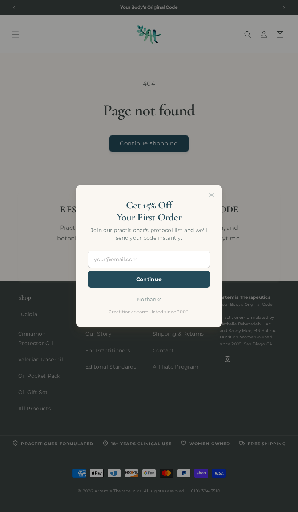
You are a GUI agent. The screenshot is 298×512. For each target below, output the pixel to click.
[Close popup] (211, 195)
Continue (149, 279)
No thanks (149, 299)
